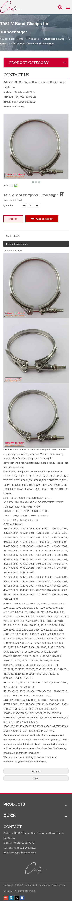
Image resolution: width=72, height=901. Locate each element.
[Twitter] (17, 898)
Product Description (17, 244)
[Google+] (6, 898)
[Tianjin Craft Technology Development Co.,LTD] (36, 868)
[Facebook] (22, 898)
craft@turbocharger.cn (24, 101)
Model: (10, 236)
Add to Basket (44, 218)
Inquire (13, 218)
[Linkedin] (11, 898)
